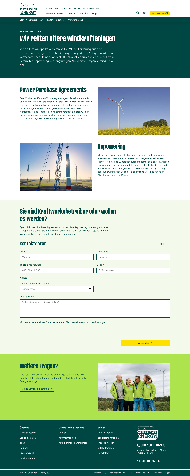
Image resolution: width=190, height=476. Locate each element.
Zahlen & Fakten (28, 437)
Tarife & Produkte (53, 13)
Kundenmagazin (28, 458)
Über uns (72, 13)
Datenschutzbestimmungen (91, 322)
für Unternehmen (67, 437)
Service (84, 13)
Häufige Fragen (105, 432)
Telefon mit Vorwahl (30, 264)
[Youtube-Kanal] (148, 461)
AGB (105, 473)
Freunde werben (106, 442)
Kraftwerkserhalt (75, 20)
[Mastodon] (153, 461)
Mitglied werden (106, 448)
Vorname (24, 251)
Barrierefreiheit (142, 473)
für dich (62, 432)
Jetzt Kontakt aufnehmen (35, 388)
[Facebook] (138, 461)
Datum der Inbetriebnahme (34, 283)
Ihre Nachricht (27, 296)
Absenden (143, 343)
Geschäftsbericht (28, 432)
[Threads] (158, 461)
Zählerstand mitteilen (108, 437)
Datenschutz (115, 473)
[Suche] (138, 13)
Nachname (102, 251)
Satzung (97, 473)
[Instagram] (143, 461)
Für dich (48, 8)
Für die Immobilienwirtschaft (87, 8)
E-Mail (100, 264)
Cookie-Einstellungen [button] (160, 473)
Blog (94, 13)
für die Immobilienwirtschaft (73, 442)
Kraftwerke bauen (55, 20)
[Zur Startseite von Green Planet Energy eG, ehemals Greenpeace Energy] (28, 11)
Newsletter (103, 453)
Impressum (128, 473)
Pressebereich (27, 453)
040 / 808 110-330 (153, 445)
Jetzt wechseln (158, 13)
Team (22, 442)
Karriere (24, 448)
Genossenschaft (36, 20)
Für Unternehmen (63, 8)
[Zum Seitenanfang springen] (186, 461)
